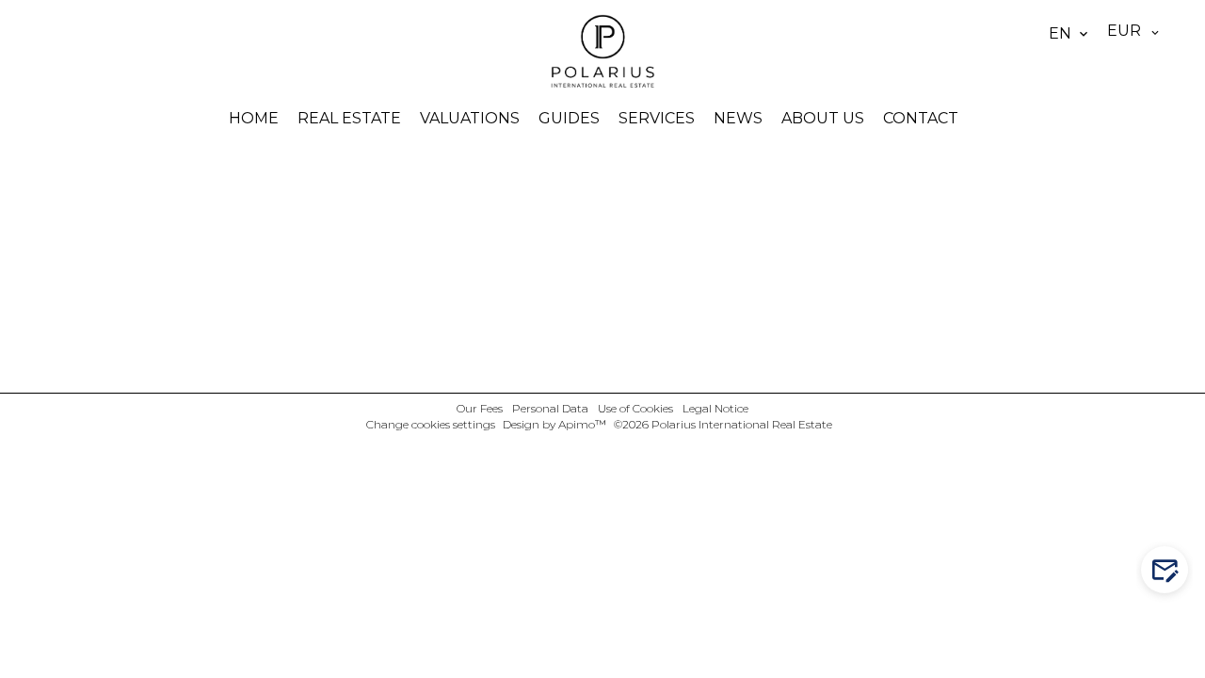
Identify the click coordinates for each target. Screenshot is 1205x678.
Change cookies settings (430, 424)
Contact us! (1174, 570)
